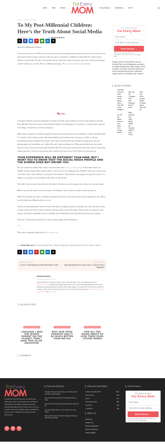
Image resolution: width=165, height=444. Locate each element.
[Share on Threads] (53, 41)
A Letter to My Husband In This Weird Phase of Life (39, 265)
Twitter (100, 289)
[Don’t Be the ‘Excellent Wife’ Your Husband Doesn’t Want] (125, 91)
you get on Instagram (73, 167)
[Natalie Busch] (27, 284)
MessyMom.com (51, 232)
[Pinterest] (18, 428)
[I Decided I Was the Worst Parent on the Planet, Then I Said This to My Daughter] (31, 318)
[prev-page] (59, 348)
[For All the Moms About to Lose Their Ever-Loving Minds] (92, 318)
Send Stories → (129, 48)
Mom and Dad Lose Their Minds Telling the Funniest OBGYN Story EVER (131, 123)
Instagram (41, 292)
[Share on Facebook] (25, 41)
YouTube (52, 292)
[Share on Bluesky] (31, 41)
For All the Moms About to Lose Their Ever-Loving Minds (92, 335)
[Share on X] (19, 41)
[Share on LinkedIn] (47, 41)
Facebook (93, 289)
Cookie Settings (90, 433)
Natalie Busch (57, 37)
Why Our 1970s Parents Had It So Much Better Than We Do (62, 335)
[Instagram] (12, 428)
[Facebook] (6, 428)
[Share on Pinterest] (36, 41)
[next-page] (63, 348)
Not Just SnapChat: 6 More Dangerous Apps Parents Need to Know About (67, 245)
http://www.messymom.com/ (47, 279)
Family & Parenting (29, 20)
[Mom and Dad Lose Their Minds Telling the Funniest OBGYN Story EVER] (125, 114)
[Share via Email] (42, 41)
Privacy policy (142, 420)
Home (19, 20)
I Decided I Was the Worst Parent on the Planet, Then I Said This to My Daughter (32, 337)
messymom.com (43, 285)
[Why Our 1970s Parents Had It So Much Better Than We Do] (62, 318)
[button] (159, 8)
